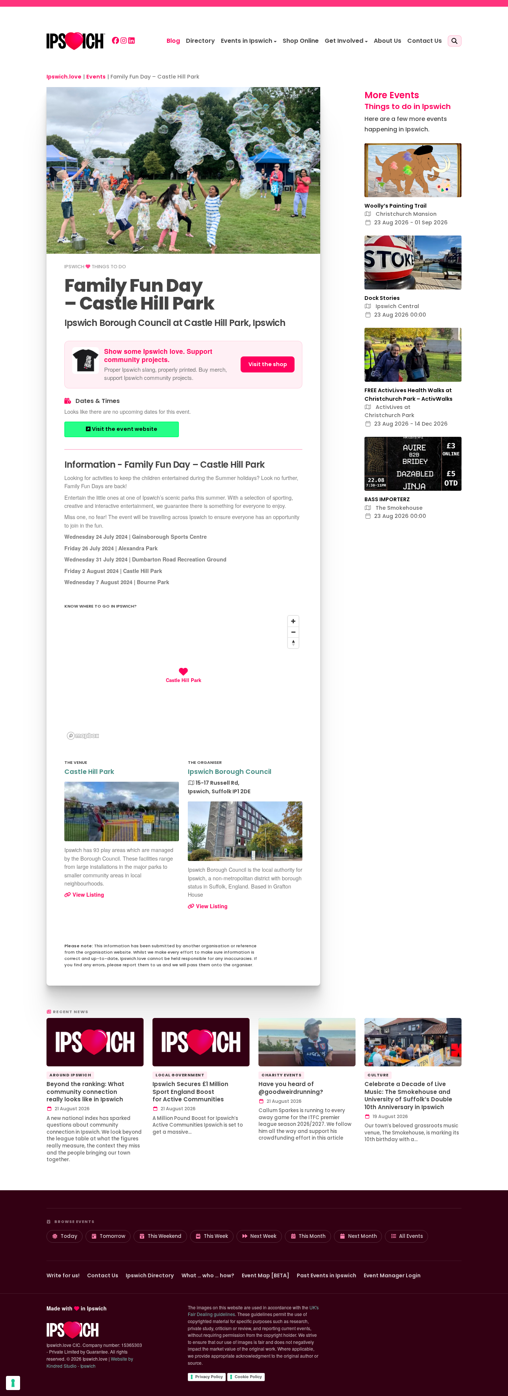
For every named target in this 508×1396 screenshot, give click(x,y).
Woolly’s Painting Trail (395, 205)
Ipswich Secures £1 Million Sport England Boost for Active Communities (190, 1091)
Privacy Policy (209, 1376)
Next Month (362, 1236)
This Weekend (164, 1236)
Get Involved (344, 40)
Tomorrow (112, 1236)
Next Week (263, 1236)
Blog (173, 40)
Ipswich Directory (150, 1275)
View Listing (87, 894)
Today (69, 1236)
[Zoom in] (293, 621)
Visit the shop (267, 364)
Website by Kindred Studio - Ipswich (89, 1362)
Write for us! (63, 1275)
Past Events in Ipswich (326, 1275)
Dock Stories (382, 298)
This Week (216, 1236)
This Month (312, 1236)
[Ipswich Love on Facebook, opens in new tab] (115, 41)
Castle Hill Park (89, 771)
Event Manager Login (392, 1275)
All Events (411, 1236)
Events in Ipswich (246, 40)
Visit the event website (124, 429)
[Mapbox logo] (83, 735)
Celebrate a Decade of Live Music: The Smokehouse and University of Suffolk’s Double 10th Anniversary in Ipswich (408, 1095)
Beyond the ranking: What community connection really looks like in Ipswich (85, 1091)
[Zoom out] (293, 632)
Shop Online (301, 40)
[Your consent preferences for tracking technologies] (13, 1383)
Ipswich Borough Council (229, 771)
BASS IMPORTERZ (387, 499)
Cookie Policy (248, 1376)
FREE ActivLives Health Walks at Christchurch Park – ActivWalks (408, 394)
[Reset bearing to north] (293, 642)
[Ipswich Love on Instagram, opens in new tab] (123, 41)
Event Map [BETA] (265, 1275)
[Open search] (455, 41)
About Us (387, 40)
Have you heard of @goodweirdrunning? (290, 1088)
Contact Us (424, 40)
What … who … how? (207, 1275)
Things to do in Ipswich (407, 106)
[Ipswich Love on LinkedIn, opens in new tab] (131, 41)
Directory (200, 40)
